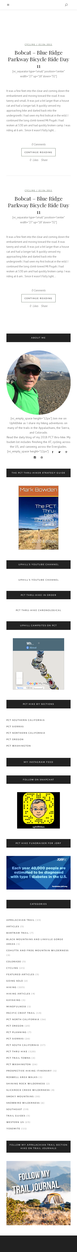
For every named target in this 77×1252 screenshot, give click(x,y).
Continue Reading (38, 152)
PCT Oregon (15, 739)
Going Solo (14, 980)
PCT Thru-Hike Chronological (38, 610)
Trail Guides (15, 1115)
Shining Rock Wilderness (25, 1083)
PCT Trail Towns (18, 1058)
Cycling (30, 44)
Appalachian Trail (20, 920)
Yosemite (13, 1128)
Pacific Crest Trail (20, 1013)
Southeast (14, 1109)
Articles (12, 926)
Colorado (13, 961)
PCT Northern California (25, 733)
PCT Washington (18, 745)
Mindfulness (16, 1006)
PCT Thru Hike (17, 1051)
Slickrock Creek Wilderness (28, 1090)
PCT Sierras (15, 726)
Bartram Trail (17, 933)
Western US (15, 1122)
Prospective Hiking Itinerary (29, 1070)
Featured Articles (20, 974)
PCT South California (22, 1045)
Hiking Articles (18, 993)
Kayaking (13, 1000)
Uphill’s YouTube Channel (38, 579)
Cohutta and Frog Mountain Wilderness (37, 950)
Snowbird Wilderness (23, 1102)
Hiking (11, 987)
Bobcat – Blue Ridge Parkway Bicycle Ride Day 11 (38, 59)
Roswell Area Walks (22, 1077)
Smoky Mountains (20, 1096)
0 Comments (39, 144)
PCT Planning (16, 1032)
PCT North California (23, 1019)
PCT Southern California (25, 720)
